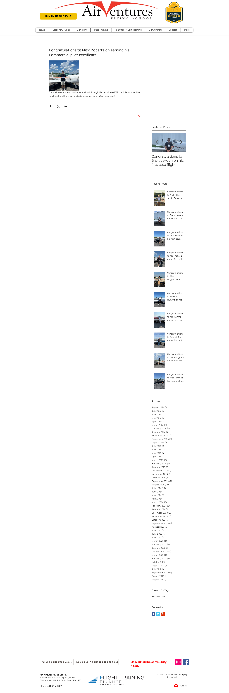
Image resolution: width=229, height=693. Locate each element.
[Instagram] (178, 662)
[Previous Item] (156, 142)
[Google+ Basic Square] (163, 614)
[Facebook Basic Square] (153, 614)
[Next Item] (181, 142)
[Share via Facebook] (50, 106)
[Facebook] (186, 662)
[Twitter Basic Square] (158, 614)
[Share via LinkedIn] (65, 106)
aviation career (159, 596)
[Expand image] (64, 75)
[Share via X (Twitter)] (58, 106)
